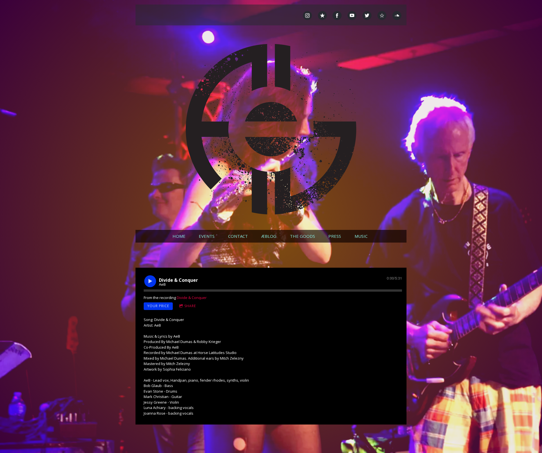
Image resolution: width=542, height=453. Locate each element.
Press (334, 236)
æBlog (268, 236)
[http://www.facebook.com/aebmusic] (337, 15)
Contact (238, 236)
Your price (158, 306)
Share (190, 306)
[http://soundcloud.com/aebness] (396, 15)
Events (207, 236)
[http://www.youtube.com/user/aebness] (352, 15)
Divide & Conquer (192, 297)
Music (361, 236)
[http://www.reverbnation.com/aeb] (381, 15)
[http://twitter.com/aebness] (366, 15)
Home (178, 236)
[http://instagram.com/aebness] (307, 15)
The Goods (302, 236)
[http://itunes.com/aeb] (322, 15)
